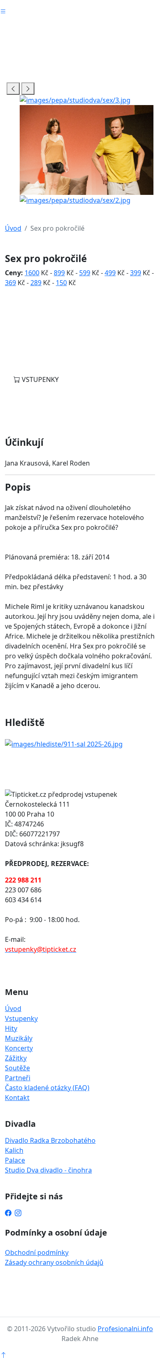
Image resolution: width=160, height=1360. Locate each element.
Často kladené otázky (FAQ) (47, 1087)
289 (35, 282)
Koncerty (19, 1048)
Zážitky (16, 1058)
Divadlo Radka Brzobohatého (50, 1140)
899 (59, 272)
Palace (15, 1160)
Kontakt (17, 1097)
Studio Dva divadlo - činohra (48, 1170)
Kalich (14, 1150)
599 (84, 272)
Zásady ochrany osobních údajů (54, 1262)
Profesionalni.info (125, 1328)
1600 (32, 272)
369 (10, 282)
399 (135, 272)
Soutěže (17, 1067)
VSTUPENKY (39, 379)
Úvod (13, 228)
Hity (11, 1028)
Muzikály (18, 1038)
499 (110, 272)
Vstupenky (21, 1018)
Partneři (17, 1077)
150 (61, 282)
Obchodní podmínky (37, 1252)
